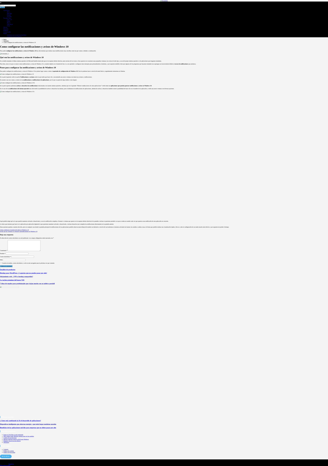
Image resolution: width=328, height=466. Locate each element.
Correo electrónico (5, 256)
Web (1, 260)
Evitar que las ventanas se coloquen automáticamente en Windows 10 (18, 231)
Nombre (2, 253)
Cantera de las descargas (10, 438)
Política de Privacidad (9, 452)
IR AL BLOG (6, 456)
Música (8, 22)
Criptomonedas (7, 32)
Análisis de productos (7, 270)
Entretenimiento (7, 18)
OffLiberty (6, 442)
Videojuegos (10, 24)
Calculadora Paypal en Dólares (14, 36)
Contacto (5, 449)
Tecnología (11, 464)
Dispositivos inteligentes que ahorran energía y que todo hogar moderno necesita (28, 424)
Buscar (2, 4)
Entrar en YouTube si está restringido (13, 434)
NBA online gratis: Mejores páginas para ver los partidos (18, 436)
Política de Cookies (8, 451)
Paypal (5, 33)
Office (8, 12)
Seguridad (9, 16)
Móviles (5, 27)
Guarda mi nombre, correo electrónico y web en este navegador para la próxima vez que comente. (28, 263)
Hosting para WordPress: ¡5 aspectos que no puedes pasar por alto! (23, 273)
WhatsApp (9, 13)
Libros (8, 21)
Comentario (3, 250)
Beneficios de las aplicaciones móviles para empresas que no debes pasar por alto (28, 428)
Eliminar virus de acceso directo (12, 441)
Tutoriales (5, 29)
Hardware (5, 30)
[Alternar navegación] (0, 2)
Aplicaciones (6, 10)
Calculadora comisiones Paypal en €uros (16, 35)
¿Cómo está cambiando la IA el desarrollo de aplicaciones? (20, 421)
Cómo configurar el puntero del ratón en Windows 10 (14, 230)
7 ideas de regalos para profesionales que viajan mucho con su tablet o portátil (27, 283)
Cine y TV (9, 19)
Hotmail (9, 15)
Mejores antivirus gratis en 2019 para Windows (16, 439)
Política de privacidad (5, 465)
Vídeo (8, 25)
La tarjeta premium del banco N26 (12, 280)
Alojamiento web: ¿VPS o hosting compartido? (16, 276)
